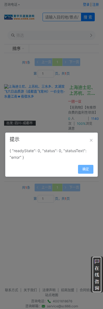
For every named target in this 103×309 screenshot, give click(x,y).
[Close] (91, 140)
